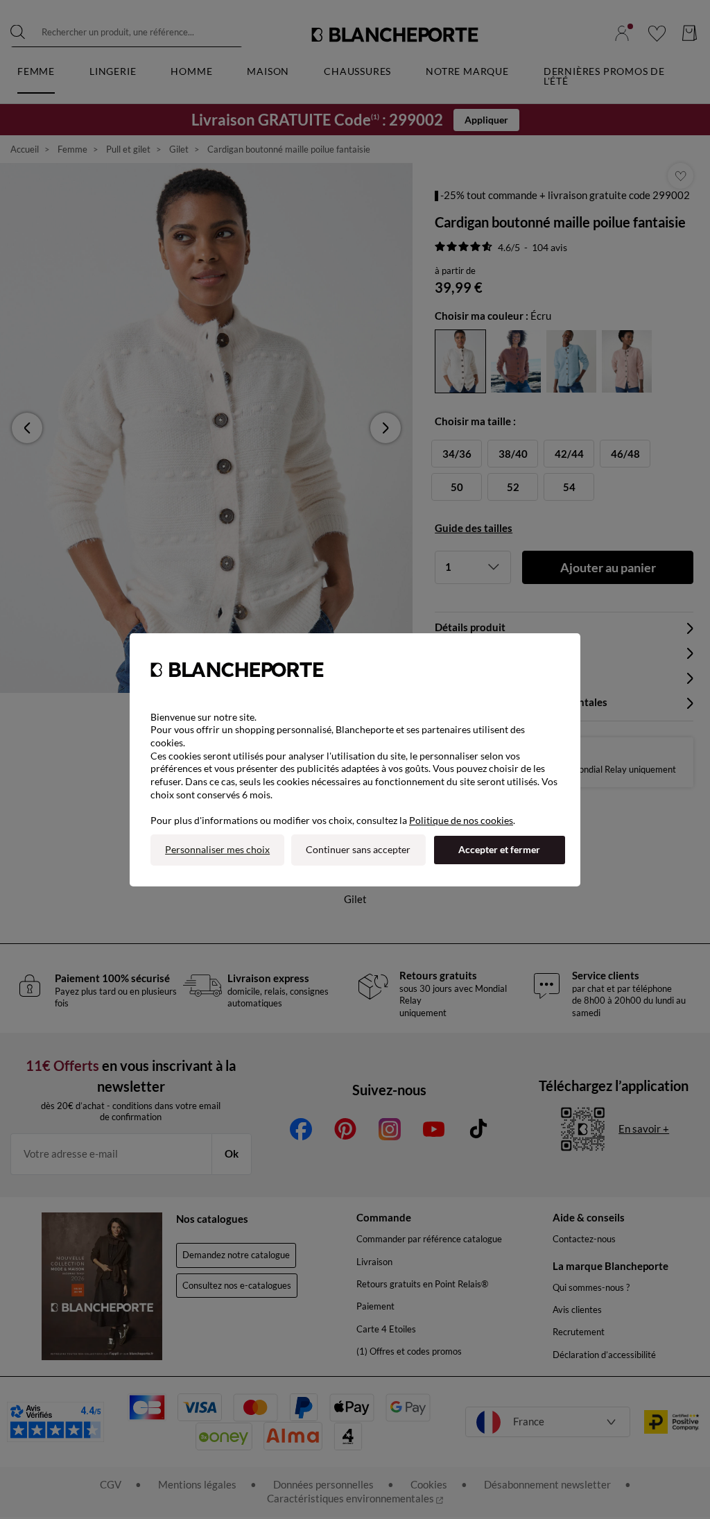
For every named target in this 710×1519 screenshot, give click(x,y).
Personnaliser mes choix (217, 849)
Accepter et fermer (499, 849)
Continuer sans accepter (358, 849)
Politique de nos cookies (461, 820)
